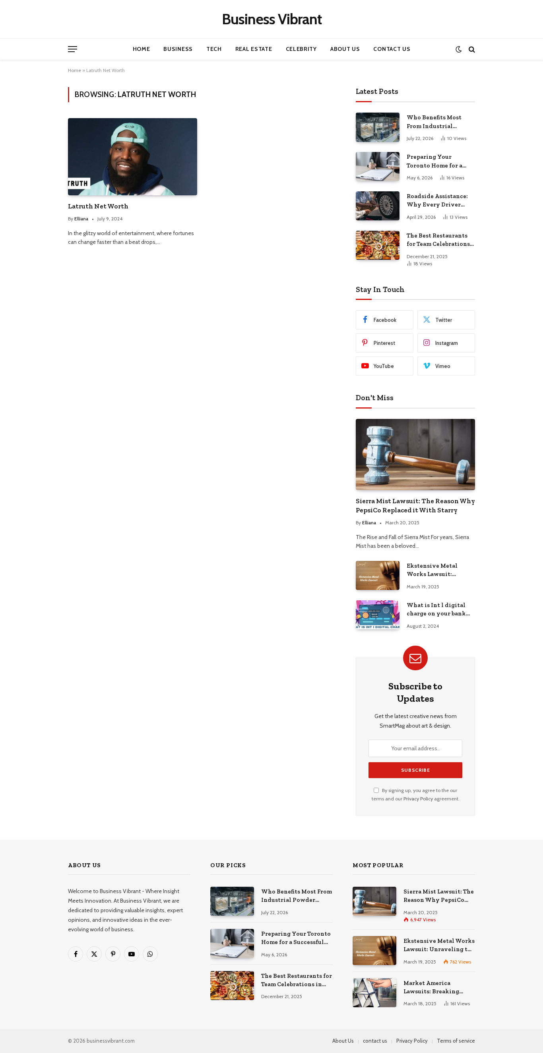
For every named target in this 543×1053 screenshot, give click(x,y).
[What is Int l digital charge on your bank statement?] (377, 614)
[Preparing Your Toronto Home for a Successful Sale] (377, 166)
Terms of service (456, 1040)
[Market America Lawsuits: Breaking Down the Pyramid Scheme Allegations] (374, 992)
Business (178, 49)
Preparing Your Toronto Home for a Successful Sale (434, 161)
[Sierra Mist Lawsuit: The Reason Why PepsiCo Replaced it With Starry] (415, 454)
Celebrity (301, 49)
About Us (345, 49)
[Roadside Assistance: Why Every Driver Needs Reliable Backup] (377, 205)
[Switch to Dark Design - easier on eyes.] (458, 49)
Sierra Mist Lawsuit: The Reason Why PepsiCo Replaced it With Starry (415, 505)
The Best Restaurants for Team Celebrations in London (438, 240)
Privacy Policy (418, 799)
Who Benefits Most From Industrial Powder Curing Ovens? (440, 122)
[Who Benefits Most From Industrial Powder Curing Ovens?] (377, 127)
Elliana (81, 219)
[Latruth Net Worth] (132, 156)
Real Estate (253, 49)
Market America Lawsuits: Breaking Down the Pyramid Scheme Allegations (432, 987)
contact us (375, 1040)
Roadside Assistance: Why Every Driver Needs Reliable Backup (439, 201)
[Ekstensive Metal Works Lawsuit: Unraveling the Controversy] (377, 575)
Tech (214, 49)
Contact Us (391, 49)
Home (141, 49)
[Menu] (72, 49)
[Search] (471, 49)
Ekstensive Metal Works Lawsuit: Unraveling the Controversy (432, 570)
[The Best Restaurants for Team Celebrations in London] (377, 245)
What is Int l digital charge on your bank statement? (436, 609)
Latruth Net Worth (98, 206)
